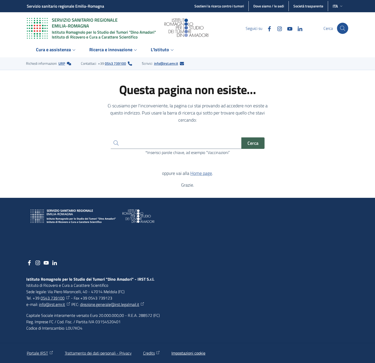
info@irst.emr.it (166, 63)
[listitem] (48, 63)
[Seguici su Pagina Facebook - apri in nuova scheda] (267, 28)
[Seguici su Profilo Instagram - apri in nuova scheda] (277, 28)
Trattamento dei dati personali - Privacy (98, 353)
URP (61, 63)
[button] (342, 28)
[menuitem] (56, 50)
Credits (149, 353)
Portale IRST (37, 353)
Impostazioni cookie (188, 353)
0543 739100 (115, 63)
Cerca (252, 143)
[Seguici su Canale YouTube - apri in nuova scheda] (288, 28)
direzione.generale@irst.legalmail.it (109, 304)
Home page (201, 173)
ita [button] (335, 6)
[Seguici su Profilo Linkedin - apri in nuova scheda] (298, 28)
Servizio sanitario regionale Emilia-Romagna (65, 6)
